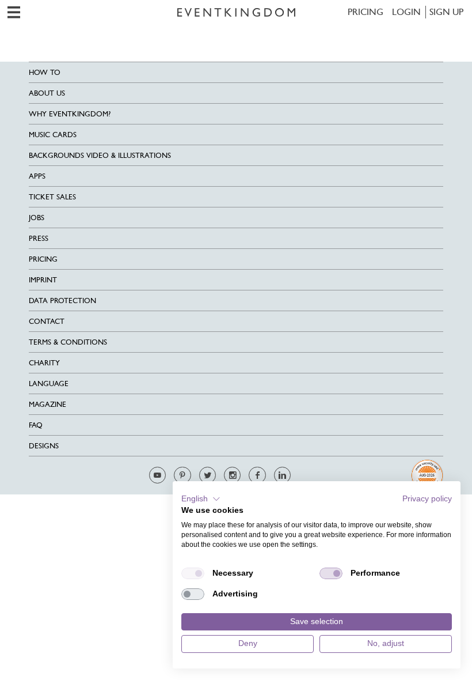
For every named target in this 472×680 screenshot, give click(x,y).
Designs (44, 445)
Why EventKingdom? (70, 113)
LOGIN (406, 11)
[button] (200, 499)
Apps (37, 176)
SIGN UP (446, 11)
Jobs (36, 217)
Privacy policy (427, 498)
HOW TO (44, 72)
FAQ (36, 425)
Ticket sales (52, 196)
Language (48, 383)
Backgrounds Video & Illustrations (100, 155)
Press (38, 238)
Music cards (53, 134)
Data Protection (62, 300)
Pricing (365, 11)
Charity (44, 362)
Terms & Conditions (68, 342)
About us (47, 93)
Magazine (47, 404)
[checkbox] (192, 573)
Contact (46, 321)
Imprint (43, 279)
